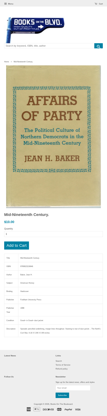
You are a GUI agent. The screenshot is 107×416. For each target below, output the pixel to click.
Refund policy (62, 369)
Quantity (8, 228)
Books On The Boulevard (61, 404)
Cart (100, 4)
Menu (10, 4)
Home (6, 62)
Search (59, 361)
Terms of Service (63, 365)
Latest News (10, 356)
